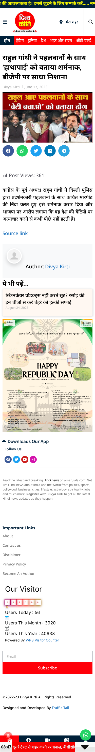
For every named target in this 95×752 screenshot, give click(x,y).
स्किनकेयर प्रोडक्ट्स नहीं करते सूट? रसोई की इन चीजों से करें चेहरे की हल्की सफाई (45, 298)
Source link (15, 233)
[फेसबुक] (28, 740)
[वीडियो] (47, 740)
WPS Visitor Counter (42, 640)
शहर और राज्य (61, 40)
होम (7, 40)
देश (43, 40)
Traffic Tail (60, 707)
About (8, 535)
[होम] (9, 740)
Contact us (12, 545)
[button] (90, 22)
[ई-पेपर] (66, 740)
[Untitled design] (47, 430)
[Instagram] (33, 459)
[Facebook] (8, 459)
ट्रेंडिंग (20, 40)
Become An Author (19, 573)
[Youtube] (24, 459)
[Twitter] (16, 459)
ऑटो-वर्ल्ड (83, 40)
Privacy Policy (14, 564)
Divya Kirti (57, 266)
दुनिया (32, 40)
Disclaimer (12, 554)
